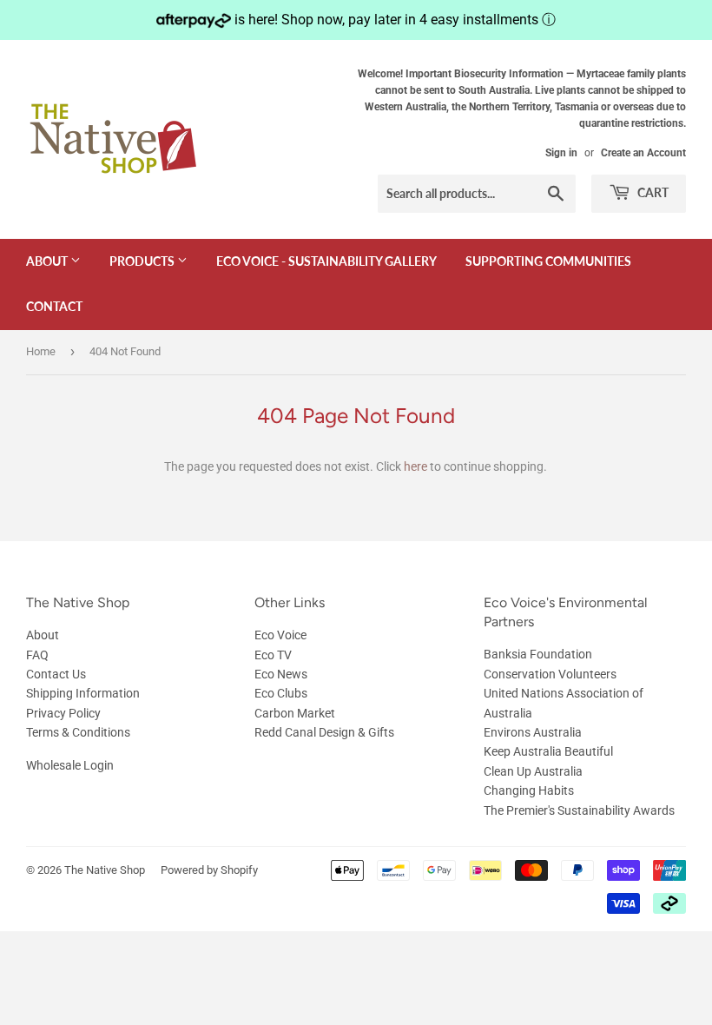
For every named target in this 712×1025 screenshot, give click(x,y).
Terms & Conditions (78, 732)
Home (41, 351)
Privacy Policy (63, 713)
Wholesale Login (70, 765)
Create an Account (643, 153)
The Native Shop (104, 869)
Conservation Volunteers (550, 674)
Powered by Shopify (209, 869)
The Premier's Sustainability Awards (579, 810)
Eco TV (273, 655)
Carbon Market (294, 713)
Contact (54, 306)
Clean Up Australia (533, 771)
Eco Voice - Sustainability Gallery (326, 261)
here (415, 466)
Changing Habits (529, 790)
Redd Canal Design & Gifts (324, 732)
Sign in (561, 153)
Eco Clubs (280, 693)
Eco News (280, 674)
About (48, 261)
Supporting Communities (548, 261)
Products (143, 261)
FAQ (37, 655)
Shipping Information (83, 693)
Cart (652, 192)
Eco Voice (280, 635)
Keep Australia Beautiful (548, 751)
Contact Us (56, 674)
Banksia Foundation (538, 654)
